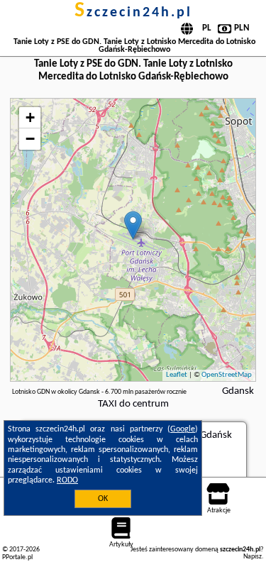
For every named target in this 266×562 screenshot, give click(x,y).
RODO (67, 480)
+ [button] (30, 117)
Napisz (252, 557)
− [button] (30, 139)
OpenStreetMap (226, 375)
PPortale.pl (17, 557)
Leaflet (176, 375)
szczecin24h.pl (133, 13)
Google (182, 429)
